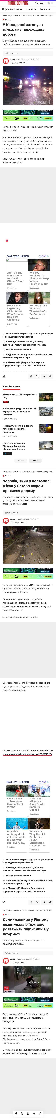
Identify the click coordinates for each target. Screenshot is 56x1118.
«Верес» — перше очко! (18, 349)
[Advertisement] (28, 195)
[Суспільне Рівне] (7, 453)
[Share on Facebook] (16, 1114)
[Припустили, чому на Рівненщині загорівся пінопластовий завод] (46, 445)
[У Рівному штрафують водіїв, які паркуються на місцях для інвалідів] (46, 411)
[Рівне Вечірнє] (21, 3)
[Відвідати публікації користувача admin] (6, 61)
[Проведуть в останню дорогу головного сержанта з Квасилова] (46, 428)
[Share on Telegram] (34, 1114)
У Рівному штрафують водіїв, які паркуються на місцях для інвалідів (19, 411)
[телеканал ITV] (6, 402)
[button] (5, 3)
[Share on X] (22, 1114)
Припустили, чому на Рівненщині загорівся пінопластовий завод (14, 446)
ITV (32, 585)
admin (12, 59)
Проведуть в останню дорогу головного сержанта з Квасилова (18, 429)
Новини (8, 19)
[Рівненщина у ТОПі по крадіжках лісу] (46, 397)
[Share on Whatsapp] (28, 1114)
